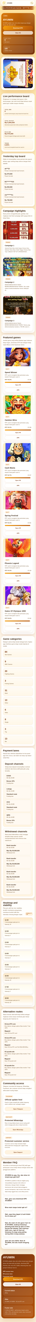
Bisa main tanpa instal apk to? (16, 1207)
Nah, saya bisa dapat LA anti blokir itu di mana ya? (17, 1215)
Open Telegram (18, 1109)
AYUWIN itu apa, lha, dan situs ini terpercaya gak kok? (17, 1176)
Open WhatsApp (18, 1129)
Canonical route (8, 1276)
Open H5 (18, 385)
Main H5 (18, 33)
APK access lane (8, 1271)
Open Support (18, 1152)
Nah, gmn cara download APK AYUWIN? (16, 1200)
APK (18, 390)
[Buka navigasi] (32, 3)
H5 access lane (7, 1274)
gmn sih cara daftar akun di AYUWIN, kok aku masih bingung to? (17, 1242)
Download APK (18, 28)
